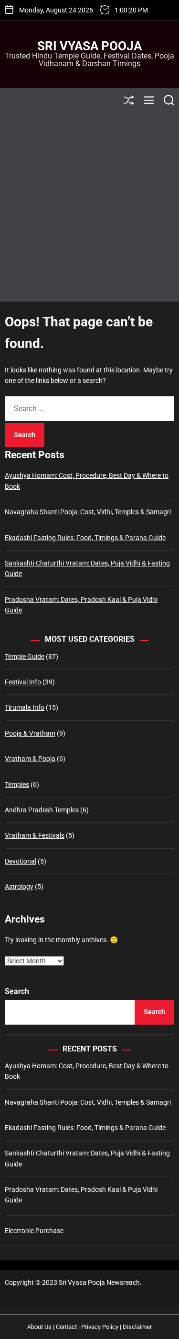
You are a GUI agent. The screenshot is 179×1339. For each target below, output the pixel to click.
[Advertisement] (89, 207)
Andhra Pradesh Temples (42, 810)
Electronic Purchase (34, 1231)
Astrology (19, 886)
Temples (17, 784)
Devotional (20, 861)
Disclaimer (137, 1326)
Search (17, 991)
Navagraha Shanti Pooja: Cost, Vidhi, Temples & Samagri (88, 512)
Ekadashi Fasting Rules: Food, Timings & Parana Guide (85, 538)
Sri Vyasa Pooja (89, 46)
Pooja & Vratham (30, 733)
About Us (39, 1326)
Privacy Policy (99, 1326)
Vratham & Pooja (30, 758)
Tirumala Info (24, 707)
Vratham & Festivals (34, 835)
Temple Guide (24, 656)
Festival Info (23, 682)
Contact (66, 1326)
